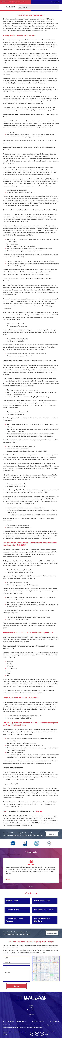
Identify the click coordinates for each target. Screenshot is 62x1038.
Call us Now (52, 834)
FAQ (31, 1012)
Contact (31, 1017)
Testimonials (31, 1014)
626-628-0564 (56, 2)
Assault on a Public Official (44, 910)
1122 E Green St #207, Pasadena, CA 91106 (14, 2)
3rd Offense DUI (12, 901)
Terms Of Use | (48, 1032)
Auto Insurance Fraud (42, 901)
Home (31, 1005)
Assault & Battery (12, 910)
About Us (31, 1007)
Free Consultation (52, 933)
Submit (16, 986)
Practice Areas (31, 1010)
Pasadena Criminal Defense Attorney (21, 811)
